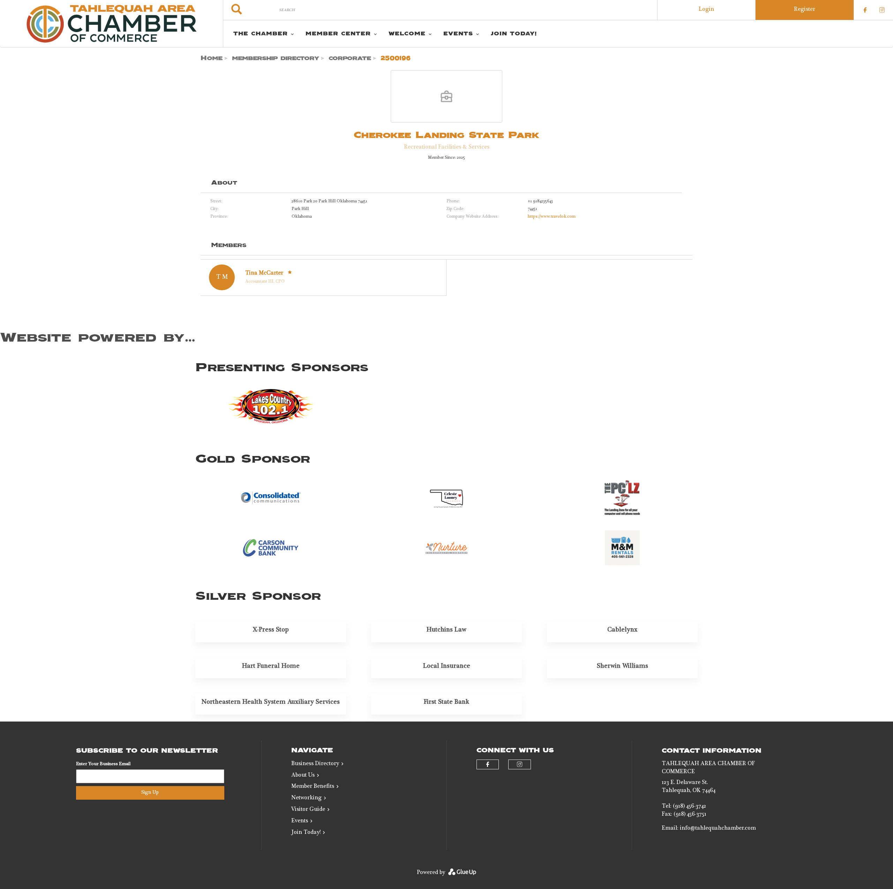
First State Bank (446, 702)
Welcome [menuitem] (407, 34)
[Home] (111, 23)
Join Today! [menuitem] (514, 34)
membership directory (275, 58)
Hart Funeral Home (271, 666)
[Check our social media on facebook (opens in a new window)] (865, 10)
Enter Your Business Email (103, 764)
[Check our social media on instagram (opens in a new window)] (882, 10)
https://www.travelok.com (552, 217)
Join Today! (306, 833)
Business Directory (315, 764)
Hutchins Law (446, 630)
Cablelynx (622, 630)
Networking (306, 798)
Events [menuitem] (458, 34)
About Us (303, 775)
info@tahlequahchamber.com (718, 828)
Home (212, 58)
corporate (350, 58)
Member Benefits (312, 787)
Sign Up (150, 792)
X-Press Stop (271, 630)
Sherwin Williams (622, 666)
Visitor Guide (308, 810)
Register (804, 10)
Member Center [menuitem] (338, 34)
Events (299, 821)
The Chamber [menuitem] (260, 34)
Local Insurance (446, 666)
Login (706, 10)
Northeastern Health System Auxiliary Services (271, 702)
